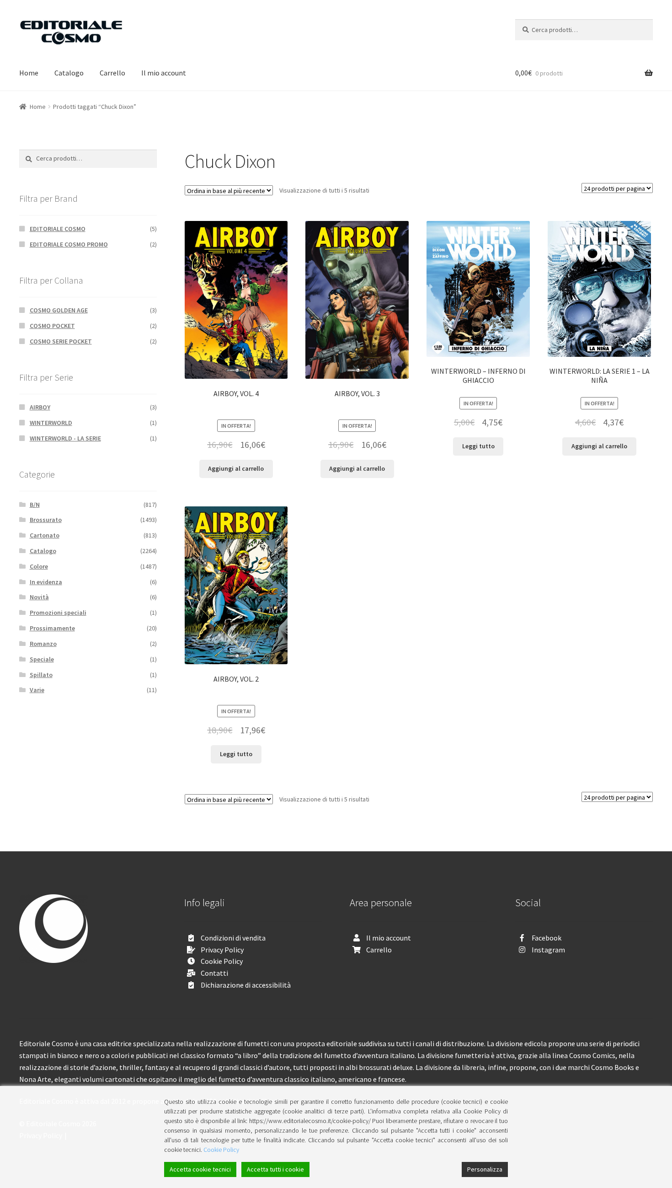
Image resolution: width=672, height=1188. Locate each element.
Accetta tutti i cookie (275, 1169)
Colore (39, 566)
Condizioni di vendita (233, 937)
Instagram (548, 949)
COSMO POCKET (52, 326)
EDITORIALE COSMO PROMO (69, 244)
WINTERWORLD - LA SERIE (65, 438)
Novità (39, 597)
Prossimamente (52, 628)
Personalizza (484, 1169)
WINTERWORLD (51, 423)
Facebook (546, 937)
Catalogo (69, 72)
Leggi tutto (478, 446)
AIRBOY (40, 407)
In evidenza (46, 582)
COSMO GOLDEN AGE (59, 310)
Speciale (42, 659)
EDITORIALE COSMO (57, 229)
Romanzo (43, 644)
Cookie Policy (222, 961)
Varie (37, 690)
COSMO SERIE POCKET (61, 341)
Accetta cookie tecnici (200, 1169)
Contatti (214, 973)
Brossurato (46, 520)
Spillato (41, 675)
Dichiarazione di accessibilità (246, 984)
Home (28, 72)
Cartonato (44, 535)
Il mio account (163, 72)
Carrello (112, 72)
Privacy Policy (222, 949)
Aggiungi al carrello (236, 468)
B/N (35, 504)
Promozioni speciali (58, 612)
